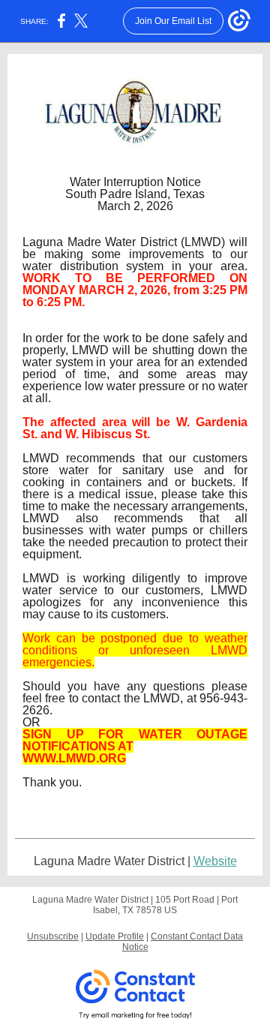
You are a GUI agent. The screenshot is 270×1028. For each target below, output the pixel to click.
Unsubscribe (53, 936)
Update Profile (115, 936)
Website (215, 861)
